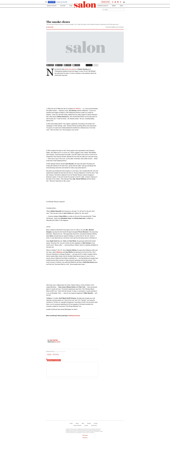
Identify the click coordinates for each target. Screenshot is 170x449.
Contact (89, 423)
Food (70, 5)
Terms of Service (77, 425)
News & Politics (51, 5)
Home (71, 423)
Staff (83, 423)
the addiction (77, 108)
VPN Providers (85, 435)
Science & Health (103, 5)
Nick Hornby (56, 354)
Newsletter (105, 2)
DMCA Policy (85, 437)
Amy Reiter (50, 27)
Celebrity (49, 354)
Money (114, 5)
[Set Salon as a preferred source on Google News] (89, 65)
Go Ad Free (94, 425)
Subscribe (51, 2)
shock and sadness (70, 69)
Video (121, 5)
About (77, 423)
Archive (86, 425)
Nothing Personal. (74, 315)
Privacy (95, 423)
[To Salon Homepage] (85, 4)
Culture (62, 5)
